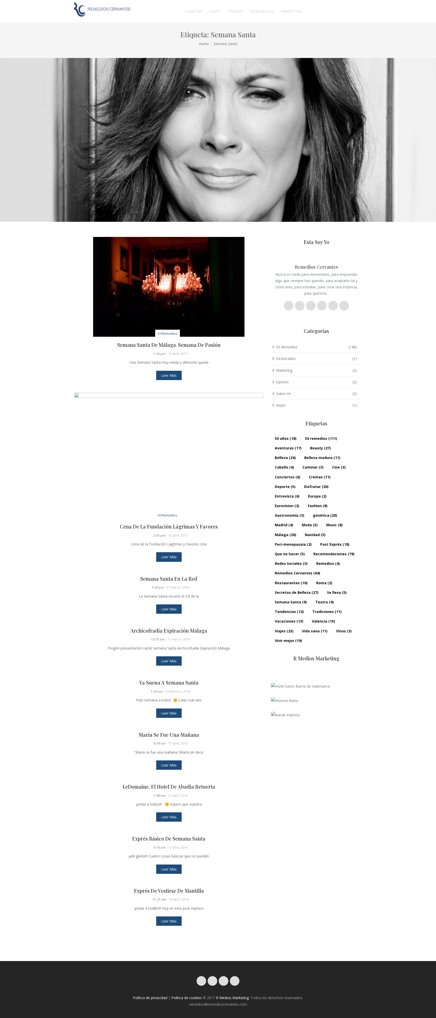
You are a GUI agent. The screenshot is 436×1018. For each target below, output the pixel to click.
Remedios (328, 563)
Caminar (313, 467)
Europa (317, 496)
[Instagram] (201, 981)
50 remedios (321, 438)
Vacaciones (289, 621)
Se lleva (337, 592)
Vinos (344, 631)
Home (204, 43)
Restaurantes (291, 582)
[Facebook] (212, 981)
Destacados (286, 358)
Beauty (320, 448)
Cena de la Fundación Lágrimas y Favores (169, 526)
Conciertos (287, 477)
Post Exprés (334, 544)
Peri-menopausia (293, 544)
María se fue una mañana (169, 734)
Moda (310, 524)
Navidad (315, 534)
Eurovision (287, 505)
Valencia (323, 621)
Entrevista (287, 496)
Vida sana (315, 631)
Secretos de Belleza (296, 592)
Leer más (169, 375)
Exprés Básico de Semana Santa (168, 838)
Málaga (285, 534)
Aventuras (288, 448)
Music (334, 524)
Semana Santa (291, 602)
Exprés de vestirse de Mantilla (169, 890)
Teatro (324, 602)
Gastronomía (289, 515)
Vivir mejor (288, 640)
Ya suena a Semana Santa (169, 682)
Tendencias (289, 611)
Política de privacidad (150, 997)
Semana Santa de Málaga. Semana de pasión (169, 345)
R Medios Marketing (232, 997)
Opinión (235, 11)
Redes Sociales (291, 563)
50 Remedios (262, 11)
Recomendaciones (334, 553)
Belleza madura (322, 457)
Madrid (284, 524)
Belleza (285, 457)
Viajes (214, 11)
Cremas (320, 477)
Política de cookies (186, 997)
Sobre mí (193, 11)
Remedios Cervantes (297, 573)
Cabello (284, 467)
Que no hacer (290, 553)
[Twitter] (223, 981)
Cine (339, 467)
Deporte (285, 486)
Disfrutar (316, 486)
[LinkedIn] (234, 981)
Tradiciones (327, 611)
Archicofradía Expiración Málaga (168, 630)
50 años (285, 438)
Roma (324, 582)
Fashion (318, 505)
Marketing (291, 11)
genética (325, 515)
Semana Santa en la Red (168, 578)
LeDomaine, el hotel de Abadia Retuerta (169, 786)
